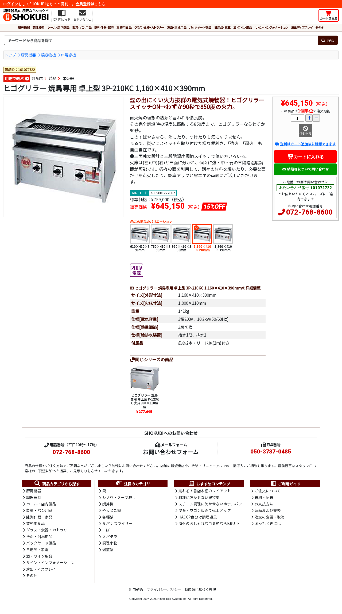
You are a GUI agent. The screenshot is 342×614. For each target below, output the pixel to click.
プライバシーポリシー (163, 589)
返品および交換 (268, 510)
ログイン (10, 3)
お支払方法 (264, 503)
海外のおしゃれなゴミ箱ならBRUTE (208, 523)
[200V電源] (136, 269)
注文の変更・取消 (270, 517)
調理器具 (39, 27)
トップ (10, 55)
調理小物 (109, 543)
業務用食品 (124, 27)
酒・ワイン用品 (242, 27)
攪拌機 (108, 503)
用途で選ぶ (14, 78)
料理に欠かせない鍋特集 (199, 497)
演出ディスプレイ (302, 27)
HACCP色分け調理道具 (197, 517)
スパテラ (109, 536)
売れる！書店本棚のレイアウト (204, 490)
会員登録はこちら (91, 3)
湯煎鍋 (108, 549)
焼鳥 (52, 78)
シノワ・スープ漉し (119, 497)
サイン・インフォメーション (271, 27)
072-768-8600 (309, 212)
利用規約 (136, 589)
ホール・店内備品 (58, 27)
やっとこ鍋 (111, 510)
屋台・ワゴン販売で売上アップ (204, 510)
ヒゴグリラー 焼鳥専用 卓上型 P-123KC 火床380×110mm (144, 401)
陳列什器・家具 (104, 27)
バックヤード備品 (200, 27)
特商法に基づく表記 (200, 589)
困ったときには (268, 523)
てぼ (106, 529)
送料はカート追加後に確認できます (308, 143)
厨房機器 (24, 27)
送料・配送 (264, 497)
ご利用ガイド (289, 483)
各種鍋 (108, 517)
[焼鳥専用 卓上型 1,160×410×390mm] (63, 156)
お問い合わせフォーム (171, 452)
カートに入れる (309, 156)
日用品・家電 (222, 27)
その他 (319, 27)
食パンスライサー (117, 523)
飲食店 (37, 78)
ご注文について (268, 490)
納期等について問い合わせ (308, 168)
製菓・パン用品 (82, 27)
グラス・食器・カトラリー (149, 27)
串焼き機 (68, 55)
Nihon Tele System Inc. (172, 598)
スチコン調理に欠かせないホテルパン (210, 503)
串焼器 (68, 78)
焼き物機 (48, 55)
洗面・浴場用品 (176, 27)
